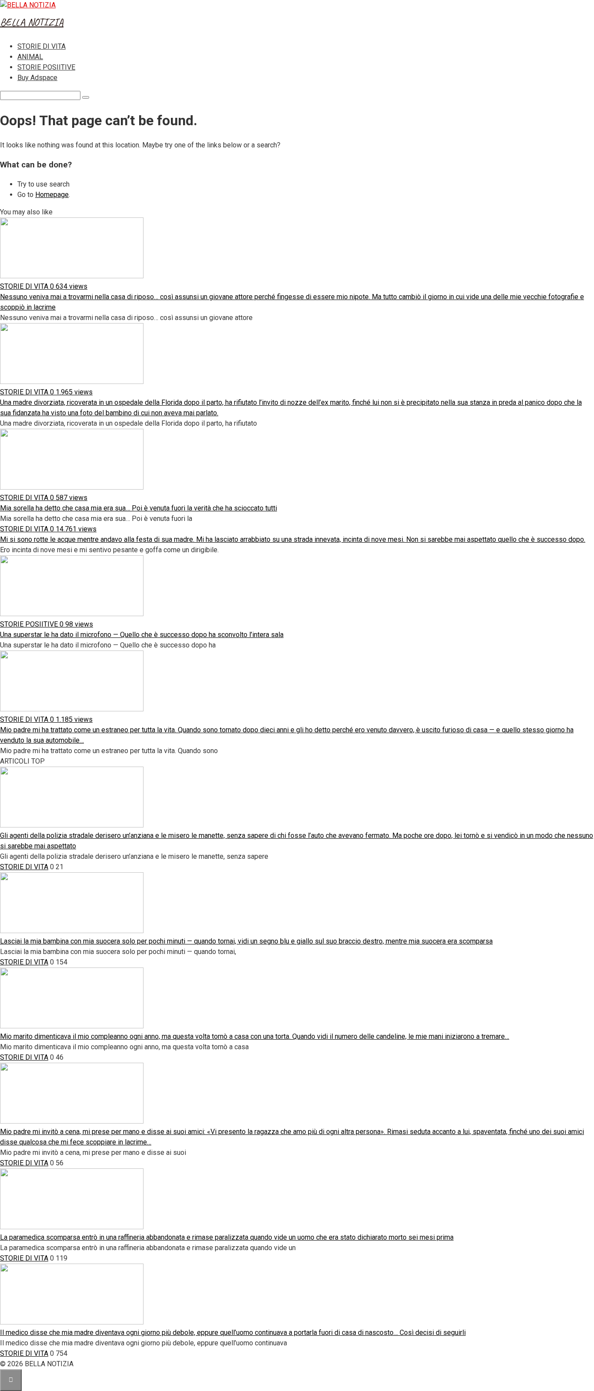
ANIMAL (30, 57)
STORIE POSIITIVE (46, 67)
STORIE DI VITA (41, 46)
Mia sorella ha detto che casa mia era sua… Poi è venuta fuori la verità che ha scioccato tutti (138, 508)
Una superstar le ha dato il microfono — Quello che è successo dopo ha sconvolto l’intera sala (142, 634)
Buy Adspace (37, 77)
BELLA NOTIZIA (31, 22)
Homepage (52, 194)
